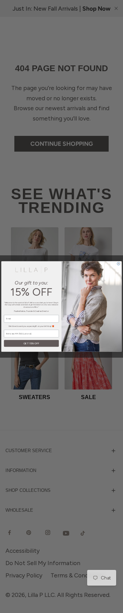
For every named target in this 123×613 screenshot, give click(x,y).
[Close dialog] (118, 263)
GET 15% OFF (31, 343)
